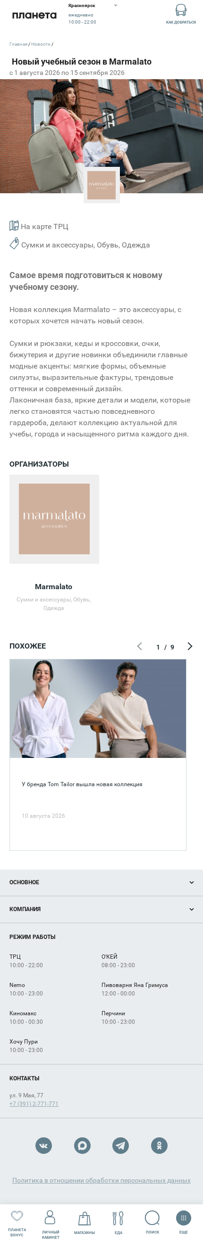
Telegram (120, 1145)
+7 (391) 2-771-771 (34, 1104)
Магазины (84, 1233)
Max (82, 1145)
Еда (118, 1233)
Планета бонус (17, 1232)
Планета (34, 15)
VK (43, 1145)
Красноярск (81, 5)
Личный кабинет (50, 1235)
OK (159, 1145)
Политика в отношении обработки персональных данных (101, 1180)
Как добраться (181, 22)
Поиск (152, 1232)
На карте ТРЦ (43, 226)
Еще (184, 1230)
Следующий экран (189, 647)
